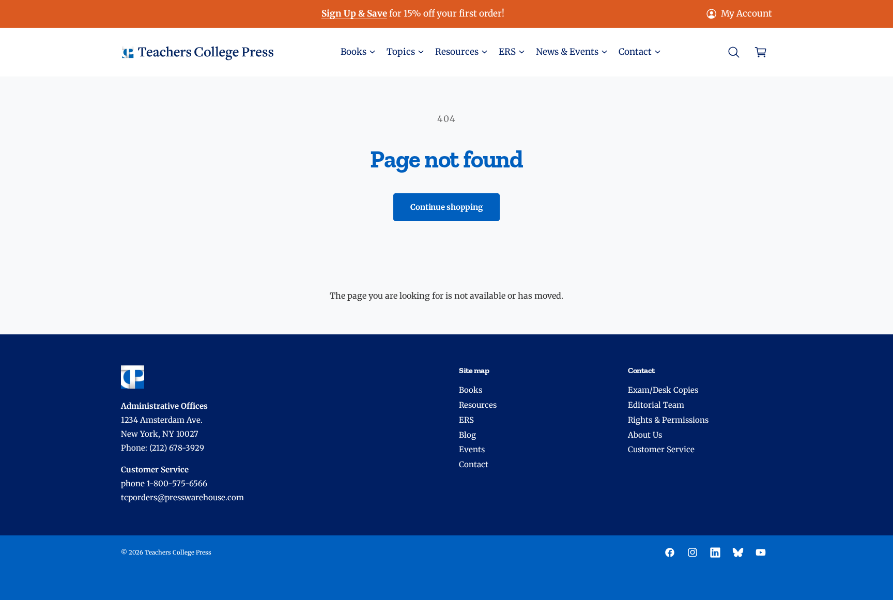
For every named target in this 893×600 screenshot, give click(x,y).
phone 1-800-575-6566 (164, 483)
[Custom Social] (738, 552)
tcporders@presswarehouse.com (182, 497)
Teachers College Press (178, 552)
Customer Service (661, 449)
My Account (746, 13)
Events (472, 449)
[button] (357, 52)
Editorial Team (656, 405)
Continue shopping (446, 207)
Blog (467, 435)
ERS (466, 420)
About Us (645, 435)
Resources (478, 405)
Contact (473, 464)
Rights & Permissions (668, 420)
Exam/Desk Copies (663, 390)
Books (470, 390)
